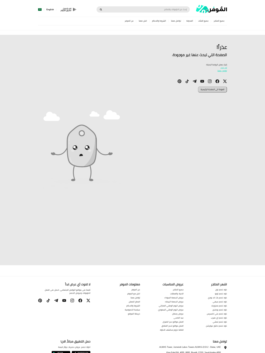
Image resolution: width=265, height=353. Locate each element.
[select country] (40, 10)
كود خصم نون (221, 289)
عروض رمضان (177, 314)
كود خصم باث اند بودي (217, 297)
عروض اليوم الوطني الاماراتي (171, 305)
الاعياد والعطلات (176, 293)
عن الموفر (129, 21)
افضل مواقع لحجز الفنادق (172, 326)
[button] (225, 81)
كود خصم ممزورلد (219, 305)
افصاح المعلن (134, 301)
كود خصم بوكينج (220, 310)
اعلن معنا (143, 21)
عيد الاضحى (178, 318)
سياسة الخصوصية (132, 310)
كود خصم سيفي (220, 301)
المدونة (189, 21)
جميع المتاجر (219, 21)
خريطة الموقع (134, 314)
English (50, 9)
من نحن (223, 67)
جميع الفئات (203, 21)
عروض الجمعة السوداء (173, 297)
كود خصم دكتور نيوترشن (216, 326)
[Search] (101, 9)
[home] (211, 9)
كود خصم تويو (221, 293)
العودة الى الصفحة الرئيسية (212, 89)
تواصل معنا (176, 21)
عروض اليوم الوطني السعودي (170, 310)
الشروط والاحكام (159, 21)
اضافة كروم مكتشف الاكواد (171, 330)
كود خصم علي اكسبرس (217, 314)
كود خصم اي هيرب (219, 318)
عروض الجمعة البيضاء (174, 301)
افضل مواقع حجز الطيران (173, 322)
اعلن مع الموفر (133, 293)
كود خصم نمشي (220, 322)
